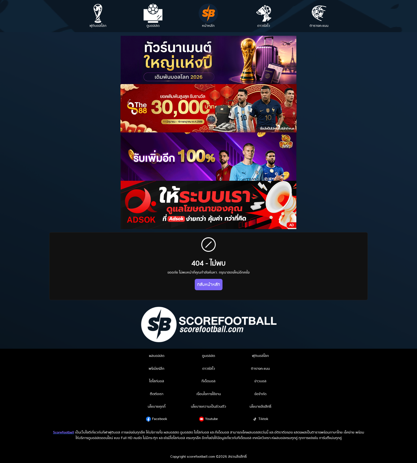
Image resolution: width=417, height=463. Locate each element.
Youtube (211, 419)
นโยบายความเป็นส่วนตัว (208, 406)
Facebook (159, 419)
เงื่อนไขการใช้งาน (208, 394)
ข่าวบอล (260, 381)
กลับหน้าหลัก (208, 284)
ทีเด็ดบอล (208, 381)
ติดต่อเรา (156, 394)
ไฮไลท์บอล (156, 381)
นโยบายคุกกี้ (157, 406)
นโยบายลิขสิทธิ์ (260, 406)
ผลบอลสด (156, 356)
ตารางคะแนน (260, 368)
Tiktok (263, 419)
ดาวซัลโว (208, 368)
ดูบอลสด (208, 356)
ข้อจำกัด (260, 394)
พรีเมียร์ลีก (156, 368)
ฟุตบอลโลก (260, 356)
